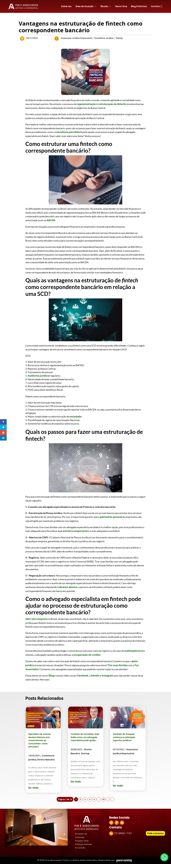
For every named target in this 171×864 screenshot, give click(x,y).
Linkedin (94, 675)
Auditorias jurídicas (39, 375)
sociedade (75, 416)
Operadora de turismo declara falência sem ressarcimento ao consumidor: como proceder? (39, 740)
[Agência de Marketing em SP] (124, 860)
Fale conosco (155, 833)
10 (103, 799)
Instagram (107, 675)
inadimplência (132, 650)
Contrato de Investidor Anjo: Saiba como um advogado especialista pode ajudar (85, 737)
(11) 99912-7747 (123, 833)
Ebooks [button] (104, 6)
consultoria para (68, 132)
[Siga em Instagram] (111, 822)
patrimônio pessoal (111, 517)
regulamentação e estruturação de (101, 104)
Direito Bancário (46, 759)
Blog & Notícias (139, 6)
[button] (161, 6)
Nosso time (121, 6)
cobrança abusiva (67, 587)
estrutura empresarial (75, 531)
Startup (119, 38)
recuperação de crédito (86, 654)
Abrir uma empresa (36, 619)
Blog (51, 675)
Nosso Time (82, 841)
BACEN (51, 220)
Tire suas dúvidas (117, 665)
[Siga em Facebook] (116, 822)
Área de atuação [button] (84, 6)
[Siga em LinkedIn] (122, 822)
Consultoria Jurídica (103, 38)
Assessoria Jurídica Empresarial (76, 38)
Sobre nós (66, 6)
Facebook (82, 675)
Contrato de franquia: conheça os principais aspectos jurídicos (124, 737)
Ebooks (80, 837)
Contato (155, 6)
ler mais (33, 787)
